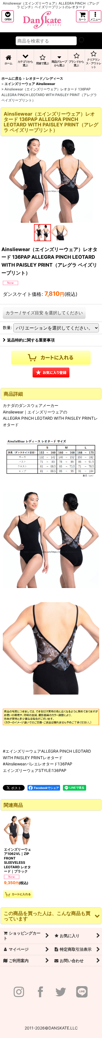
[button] (7, 16)
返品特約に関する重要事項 (31, 339)
